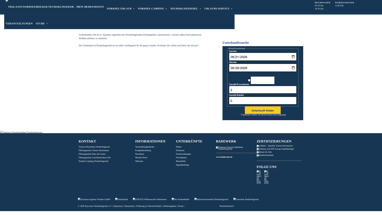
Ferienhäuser (181, 157)
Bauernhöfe (181, 161)
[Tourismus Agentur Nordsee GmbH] (96, 199)
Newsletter (139, 154)
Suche (40, 23)
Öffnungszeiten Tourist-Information (94, 150)
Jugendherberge (182, 165)
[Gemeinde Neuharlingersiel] (248, 199)
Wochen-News (141, 157)
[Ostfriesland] (124, 199)
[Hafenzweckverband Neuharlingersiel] (213, 199)
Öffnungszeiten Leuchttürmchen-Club (95, 157)
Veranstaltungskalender (144, 147)
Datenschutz (129, 206)
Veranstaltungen (19, 23)
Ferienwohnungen (183, 154)
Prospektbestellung (143, 150)
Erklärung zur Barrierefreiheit (148, 206)
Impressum (118, 206)
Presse (180, 206)
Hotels (178, 147)
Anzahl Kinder (236, 95)
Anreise (233, 51)
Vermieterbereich (226, 206)
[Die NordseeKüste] (183, 199)
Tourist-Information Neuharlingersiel (94, 147)
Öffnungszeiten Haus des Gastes (92, 154)
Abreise (233, 62)
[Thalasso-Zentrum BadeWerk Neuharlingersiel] (236, 149)
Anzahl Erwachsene (239, 84)
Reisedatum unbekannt (262, 80)
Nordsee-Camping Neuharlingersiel (93, 161)
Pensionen (180, 150)
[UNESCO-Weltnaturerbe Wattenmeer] (152, 199)
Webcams (139, 161)
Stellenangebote (169, 206)
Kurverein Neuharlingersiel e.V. (98, 206)
